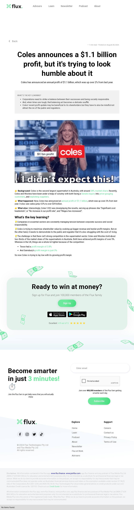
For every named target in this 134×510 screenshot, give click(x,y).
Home (74, 428)
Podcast (76, 437)
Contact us (109, 432)
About (74, 442)
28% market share (99, 191)
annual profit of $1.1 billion (74, 201)
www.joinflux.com (73, 473)
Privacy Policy (110, 437)
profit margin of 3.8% (41, 246)
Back (13, 41)
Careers (107, 428)
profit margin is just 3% (46, 250)
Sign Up (67, 303)
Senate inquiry (88, 194)
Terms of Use (110, 442)
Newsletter (77, 446)
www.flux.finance (58, 473)
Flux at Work (77, 451)
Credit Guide (54, 486)
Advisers (76, 455)
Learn (74, 432)
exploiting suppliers (39, 197)
